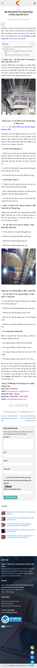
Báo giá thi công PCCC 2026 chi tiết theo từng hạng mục (21, 513)
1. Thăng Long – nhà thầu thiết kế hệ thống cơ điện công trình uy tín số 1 (17, 48)
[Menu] (2, 3)
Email (6, 461)
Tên (5, 452)
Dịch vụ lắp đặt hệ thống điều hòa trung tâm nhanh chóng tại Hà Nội (28, 418)
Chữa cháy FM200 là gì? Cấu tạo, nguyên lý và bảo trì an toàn (21, 530)
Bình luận (7, 437)
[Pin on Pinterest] (23, 405)
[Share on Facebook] (13, 405)
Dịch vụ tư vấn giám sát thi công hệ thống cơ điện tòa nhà (9, 418)
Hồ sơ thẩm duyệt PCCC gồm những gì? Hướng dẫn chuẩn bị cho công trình (19, 524)
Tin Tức (18, 9)
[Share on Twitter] (16, 405)
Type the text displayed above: (12, 489)
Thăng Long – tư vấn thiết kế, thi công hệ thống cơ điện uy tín (18, 52)
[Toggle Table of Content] (32, 44)
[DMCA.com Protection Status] (6, 626)
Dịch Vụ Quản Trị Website (26, 665)
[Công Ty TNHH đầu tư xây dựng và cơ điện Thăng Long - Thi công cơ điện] (18, 3)
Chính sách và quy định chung (10, 601)
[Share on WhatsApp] (10, 405)
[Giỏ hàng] (35, 3)
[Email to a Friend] (20, 405)
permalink (30, 412)
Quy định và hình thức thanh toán (11, 606)
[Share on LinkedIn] (26, 405)
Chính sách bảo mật (7, 603)
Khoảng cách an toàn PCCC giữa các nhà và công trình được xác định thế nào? (20, 536)
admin (27, 19)
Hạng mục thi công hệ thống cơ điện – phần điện (16, 55)
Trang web (7, 469)
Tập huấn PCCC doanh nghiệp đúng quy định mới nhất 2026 (20, 518)
